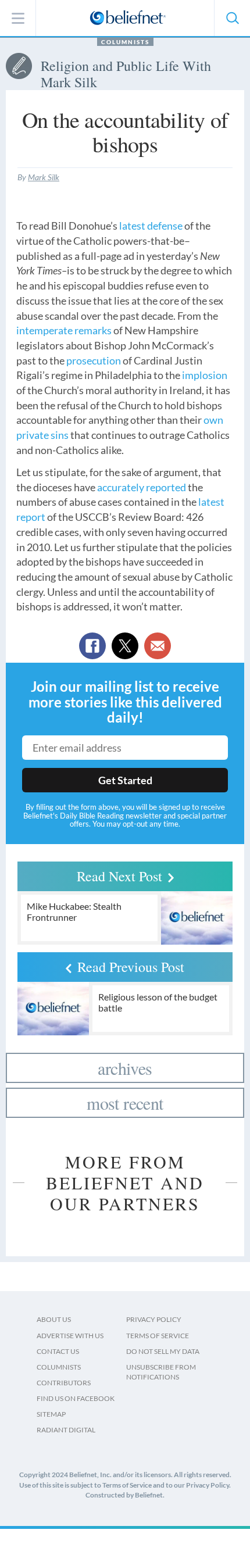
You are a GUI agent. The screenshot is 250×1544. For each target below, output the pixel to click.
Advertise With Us (70, 1335)
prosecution (93, 360)
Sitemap (51, 1414)
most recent (125, 1102)
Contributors (64, 1382)
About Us (54, 1319)
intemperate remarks (64, 330)
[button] (232, 18)
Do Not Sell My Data (162, 1351)
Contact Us (58, 1351)
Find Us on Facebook (76, 1398)
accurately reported (141, 487)
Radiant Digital (66, 1429)
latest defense (151, 225)
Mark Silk (43, 177)
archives (125, 1068)
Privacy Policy (153, 1319)
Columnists (125, 41)
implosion (204, 375)
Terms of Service (157, 1335)
